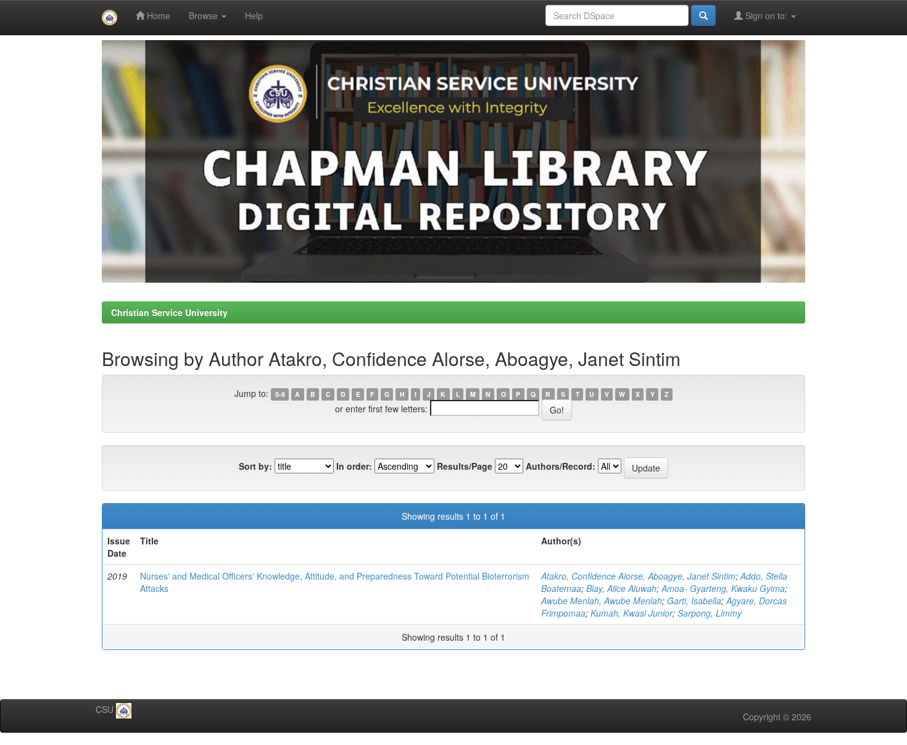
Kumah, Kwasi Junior (631, 613)
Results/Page (464, 466)
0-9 (280, 394)
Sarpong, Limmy (709, 613)
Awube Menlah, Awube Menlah (601, 600)
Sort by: (255, 466)
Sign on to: (766, 15)
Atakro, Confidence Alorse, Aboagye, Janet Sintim (638, 576)
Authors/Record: (560, 466)
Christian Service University (169, 312)
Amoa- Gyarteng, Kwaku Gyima (723, 588)
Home (157, 15)
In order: (354, 466)
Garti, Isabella (694, 600)
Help (254, 15)
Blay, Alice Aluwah (621, 588)
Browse (204, 15)
